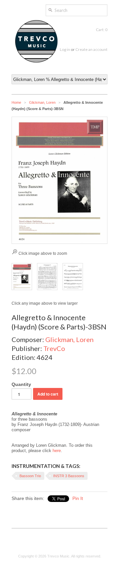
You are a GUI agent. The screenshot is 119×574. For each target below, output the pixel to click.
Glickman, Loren (42, 102)
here (57, 450)
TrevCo (54, 348)
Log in (65, 49)
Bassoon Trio (30, 476)
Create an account (91, 49)
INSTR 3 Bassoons (68, 476)
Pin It (77, 498)
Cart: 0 (101, 29)
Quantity (21, 384)
